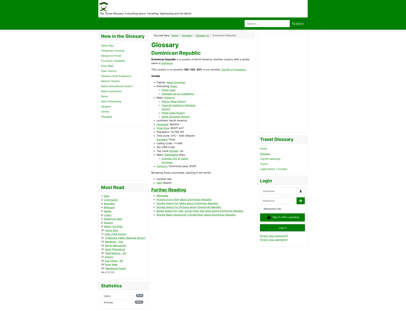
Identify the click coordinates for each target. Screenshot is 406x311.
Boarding (109, 203)
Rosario (108, 222)
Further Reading (168, 189)
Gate (106, 196)
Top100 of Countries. (233, 69)
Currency (162, 166)
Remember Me (272, 208)
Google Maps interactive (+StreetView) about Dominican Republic (196, 214)
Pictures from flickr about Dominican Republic (184, 199)
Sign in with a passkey (285, 217)
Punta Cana (168, 90)
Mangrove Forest (116, 268)
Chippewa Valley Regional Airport (125, 237)
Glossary (265, 153)
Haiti (159, 182)
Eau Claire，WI (114, 260)
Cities (173, 86)
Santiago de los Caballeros (178, 93)
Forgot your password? (274, 235)
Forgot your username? (274, 239)
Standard (162, 139)
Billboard (109, 207)
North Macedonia (115, 245)
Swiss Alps (111, 230)
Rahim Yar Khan (113, 226)
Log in (282, 227)
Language (162, 124)
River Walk (111, 264)
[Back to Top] (400, 305)
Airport (109, 256)
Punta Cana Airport (173, 112)
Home (263, 148)
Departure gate (113, 218)
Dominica (167, 63)
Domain (173, 150)
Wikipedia (162, 195)
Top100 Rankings (270, 158)
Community (111, 199)
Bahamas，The (114, 241)
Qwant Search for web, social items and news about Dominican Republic (200, 210)
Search (299, 23)
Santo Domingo (176, 82)
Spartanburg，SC (115, 253)
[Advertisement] (113, 153)
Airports (169, 97)
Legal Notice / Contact (273, 169)
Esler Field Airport (115, 234)
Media (107, 211)
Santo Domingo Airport (176, 116)
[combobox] (267, 23)
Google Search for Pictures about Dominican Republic (188, 207)
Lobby (108, 215)
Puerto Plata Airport (174, 101)
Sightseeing (171, 154)
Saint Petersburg (115, 249)
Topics (264, 163)
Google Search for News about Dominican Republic (187, 203)
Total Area (163, 128)
